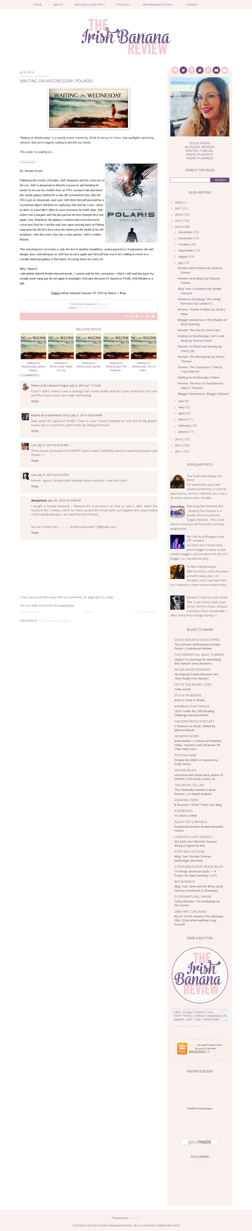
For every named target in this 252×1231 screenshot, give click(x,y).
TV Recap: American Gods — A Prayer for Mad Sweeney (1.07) (195, 873)
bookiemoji (184, 881)
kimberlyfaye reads (191, 706)
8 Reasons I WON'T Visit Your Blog (198, 805)
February (184, 425)
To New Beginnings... (202, 566)
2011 (179, 451)
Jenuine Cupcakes (190, 911)
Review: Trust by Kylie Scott (207, 597)
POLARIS (27, 161)
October (184, 244)
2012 (179, 445)
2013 (179, 439)
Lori (33, 445)
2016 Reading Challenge (200, 1039)
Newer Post (30, 612)
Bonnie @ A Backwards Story (50, 415)
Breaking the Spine (109, 137)
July (181, 263)
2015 (179, 221)
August (183, 256)
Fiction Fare (185, 755)
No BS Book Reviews (192, 669)
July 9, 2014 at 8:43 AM (52, 445)
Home (37, 4)
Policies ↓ (124, 4)
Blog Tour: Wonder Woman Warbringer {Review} (192, 858)
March (182, 419)
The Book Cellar (189, 785)
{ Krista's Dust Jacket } (193, 837)
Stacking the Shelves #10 (205, 506)
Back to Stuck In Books (189, 700)
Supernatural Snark (193, 896)
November (186, 238)
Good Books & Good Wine (197, 640)
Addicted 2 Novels (190, 822)
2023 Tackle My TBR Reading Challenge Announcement (194, 713)
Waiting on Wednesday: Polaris (199, 377)
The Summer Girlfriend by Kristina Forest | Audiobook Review (197, 646)
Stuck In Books (187, 695)
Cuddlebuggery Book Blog (198, 867)
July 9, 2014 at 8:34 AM (86, 415)
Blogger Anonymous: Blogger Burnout (203, 394)
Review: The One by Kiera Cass (199, 330)
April (181, 413)
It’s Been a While (185, 815)
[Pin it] (153, 316)
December (186, 232)
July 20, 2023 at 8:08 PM (64, 500)
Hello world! (182, 689)
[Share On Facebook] (142, 316)
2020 (179, 202)
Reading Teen (186, 800)
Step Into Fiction (189, 852)
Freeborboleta (168, 1225)
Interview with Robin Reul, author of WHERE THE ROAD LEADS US (198, 777)
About (58, 4)
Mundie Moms (186, 736)
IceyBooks (183, 811)
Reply (35, 401)
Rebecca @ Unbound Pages (50, 385)
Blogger (134, 1218)
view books (217, 1059)
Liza (33, 475)
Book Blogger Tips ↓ (90, 4)
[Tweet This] (137, 316)
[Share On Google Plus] (147, 316)
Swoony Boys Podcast (194, 721)
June (181, 401)
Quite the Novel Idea (192, 684)
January (183, 431)
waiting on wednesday (94, 307)
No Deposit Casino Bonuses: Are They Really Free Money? (196, 676)
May (181, 407)
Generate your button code (189, 1026)
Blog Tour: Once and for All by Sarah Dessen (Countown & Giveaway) (198, 888)
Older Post (148, 612)
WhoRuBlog (185, 770)
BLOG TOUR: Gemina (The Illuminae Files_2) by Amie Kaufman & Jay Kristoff (198, 920)
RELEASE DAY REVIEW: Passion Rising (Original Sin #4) (195, 844)
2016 (179, 214)
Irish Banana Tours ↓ (158, 4)
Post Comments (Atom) (54, 620)
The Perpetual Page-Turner (199, 655)
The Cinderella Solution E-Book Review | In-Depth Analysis (195, 792)
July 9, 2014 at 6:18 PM (53, 475)
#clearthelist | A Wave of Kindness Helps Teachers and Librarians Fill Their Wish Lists (198, 745)
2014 (179, 227)
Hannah (193, 1044)
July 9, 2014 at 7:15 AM (85, 385)
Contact (191, 4)
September (186, 250)
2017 (179, 208)
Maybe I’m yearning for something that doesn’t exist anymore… (197, 661)
